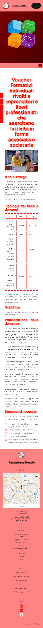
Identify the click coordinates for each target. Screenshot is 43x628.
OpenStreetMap (36, 503)
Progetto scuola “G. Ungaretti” (21, 576)
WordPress (36, 624)
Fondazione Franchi (19, 6)
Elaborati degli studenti (21, 592)
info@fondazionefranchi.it (23, 519)
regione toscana (18, 334)
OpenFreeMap (29, 503)
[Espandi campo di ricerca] (36, 6)
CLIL (21, 584)
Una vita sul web (21, 580)
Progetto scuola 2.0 (22, 572)
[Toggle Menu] (40, 65)
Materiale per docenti (21, 588)
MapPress (24, 503)
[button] (21, 487)
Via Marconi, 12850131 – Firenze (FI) (21, 512)
